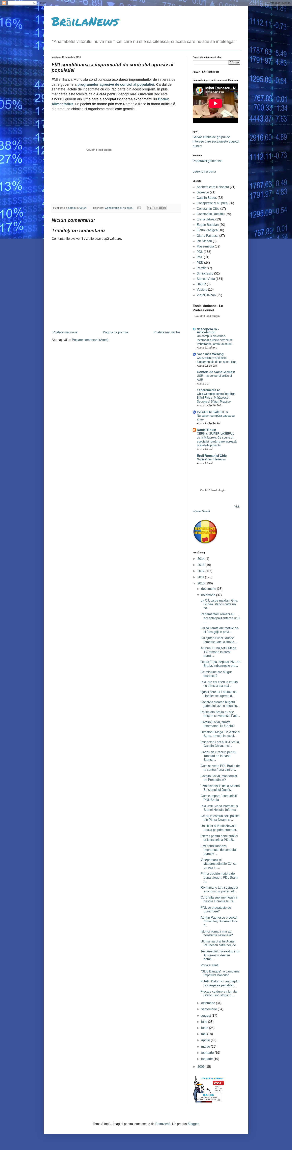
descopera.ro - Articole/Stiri (208, 330)
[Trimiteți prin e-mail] (149, 208)
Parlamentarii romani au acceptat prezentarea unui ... (220, 617)
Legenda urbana (204, 171)
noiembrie (208, 595)
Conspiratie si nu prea (118, 207)
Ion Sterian (204, 241)
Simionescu (205, 273)
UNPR (201, 284)
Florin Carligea (207, 230)
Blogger (193, 1124)
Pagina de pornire (115, 332)
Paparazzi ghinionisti (207, 161)
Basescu (203, 192)
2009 (201, 1066)
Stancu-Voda (206, 278)
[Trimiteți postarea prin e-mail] (139, 207)
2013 (201, 565)
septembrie (209, 1009)
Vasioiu (202, 289)
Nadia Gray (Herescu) (211, 459)
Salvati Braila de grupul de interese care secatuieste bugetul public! (216, 141)
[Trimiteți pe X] (157, 208)
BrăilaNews (85, 21)
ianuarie (207, 1059)
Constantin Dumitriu (211, 214)
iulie (204, 1021)
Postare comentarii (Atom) (90, 340)
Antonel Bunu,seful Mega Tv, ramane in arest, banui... (218, 651)
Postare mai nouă (65, 332)
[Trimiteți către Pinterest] (164, 208)
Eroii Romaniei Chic (212, 455)
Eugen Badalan (208, 224)
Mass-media (205, 246)
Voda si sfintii (210, 965)
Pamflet (202, 268)
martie (206, 1046)
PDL (200, 251)
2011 (201, 577)
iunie (205, 1028)
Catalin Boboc (207, 197)
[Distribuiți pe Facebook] (161, 208)
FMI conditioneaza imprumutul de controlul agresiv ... (219, 849)
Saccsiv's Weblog (210, 354)
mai (204, 1034)
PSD (200, 262)
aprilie (206, 1040)
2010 (201, 583)
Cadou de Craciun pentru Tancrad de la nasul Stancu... (218, 755)
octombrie (208, 1003)
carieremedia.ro (208, 390)
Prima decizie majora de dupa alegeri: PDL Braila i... (219, 877)
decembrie (209, 588)
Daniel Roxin (206, 430)
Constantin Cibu (208, 208)
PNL (200, 257)
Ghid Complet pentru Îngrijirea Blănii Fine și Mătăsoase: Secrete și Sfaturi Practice (216, 397)
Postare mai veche (167, 332)
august (206, 1015)
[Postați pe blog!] (153, 208)
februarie (208, 1052)
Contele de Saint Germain (216, 372)
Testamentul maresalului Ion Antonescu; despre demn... (220, 955)
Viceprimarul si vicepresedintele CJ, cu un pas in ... (219, 863)
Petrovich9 (162, 1124)
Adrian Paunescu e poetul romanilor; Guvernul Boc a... (219, 921)
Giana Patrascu (208, 235)
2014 (201, 558)
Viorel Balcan (206, 295)
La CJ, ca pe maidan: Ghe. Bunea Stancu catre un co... (219, 604)
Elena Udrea (206, 219)
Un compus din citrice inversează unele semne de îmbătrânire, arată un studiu (215, 339)
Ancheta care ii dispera (213, 187)
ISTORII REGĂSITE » (212, 412)
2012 (201, 571)
